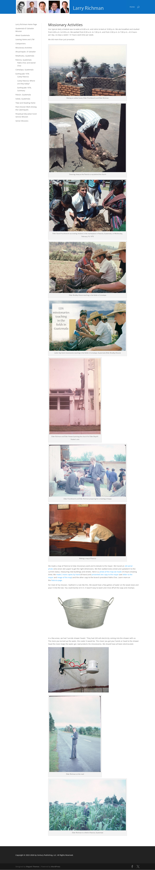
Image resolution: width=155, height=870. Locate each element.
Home (132, 7)
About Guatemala (23, 35)
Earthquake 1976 (22, 74)
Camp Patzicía (23, 76)
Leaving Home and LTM (25, 39)
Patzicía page (56, 580)
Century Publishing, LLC (46, 855)
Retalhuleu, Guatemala (25, 56)
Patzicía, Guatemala (23, 60)
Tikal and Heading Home (25, 103)
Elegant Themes (32, 866)
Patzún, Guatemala (23, 94)
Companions (21, 43)
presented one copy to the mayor (105, 574)
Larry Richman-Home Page (26, 24)
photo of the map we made (111, 572)
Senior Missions (22, 121)
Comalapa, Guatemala (24, 69)
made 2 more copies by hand (68, 574)
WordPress (55, 866)
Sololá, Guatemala (23, 99)
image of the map (64, 577)
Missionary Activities (24, 48)
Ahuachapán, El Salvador (26, 51)
